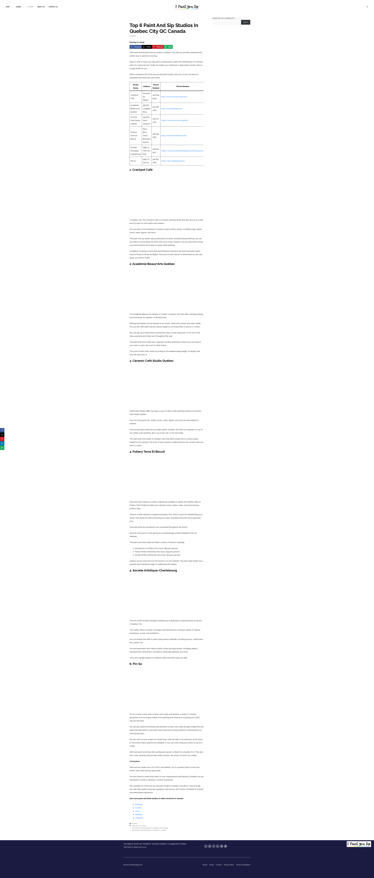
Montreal (138, 804)
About (211, 865)
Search (245, 22)
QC (139, 826)
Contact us (53, 7)
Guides (18, 7)
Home (204, 865)
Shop (8, 7)
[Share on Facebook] (2, 430)
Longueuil (139, 818)
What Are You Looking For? (223, 18)
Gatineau (138, 814)
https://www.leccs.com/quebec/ (175, 120)
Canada (134, 826)
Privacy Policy (229, 865)
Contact (219, 865)
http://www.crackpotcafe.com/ (174, 97)
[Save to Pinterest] (2, 439)
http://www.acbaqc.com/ (172, 109)
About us (41, 7)
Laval (137, 811)
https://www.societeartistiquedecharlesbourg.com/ (182, 151)
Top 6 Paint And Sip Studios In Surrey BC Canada (149, 830)
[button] (367, 7)
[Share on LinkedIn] (2, 443)
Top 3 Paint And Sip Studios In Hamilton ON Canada (150, 828)
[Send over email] (2, 448)
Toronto (138, 808)
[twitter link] (209, 846)
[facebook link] (213, 846)
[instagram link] (205, 846)
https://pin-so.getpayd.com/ (173, 161)
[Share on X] (2, 434)
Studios (30, 7)
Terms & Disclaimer (243, 865)
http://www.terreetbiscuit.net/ (174, 136)
